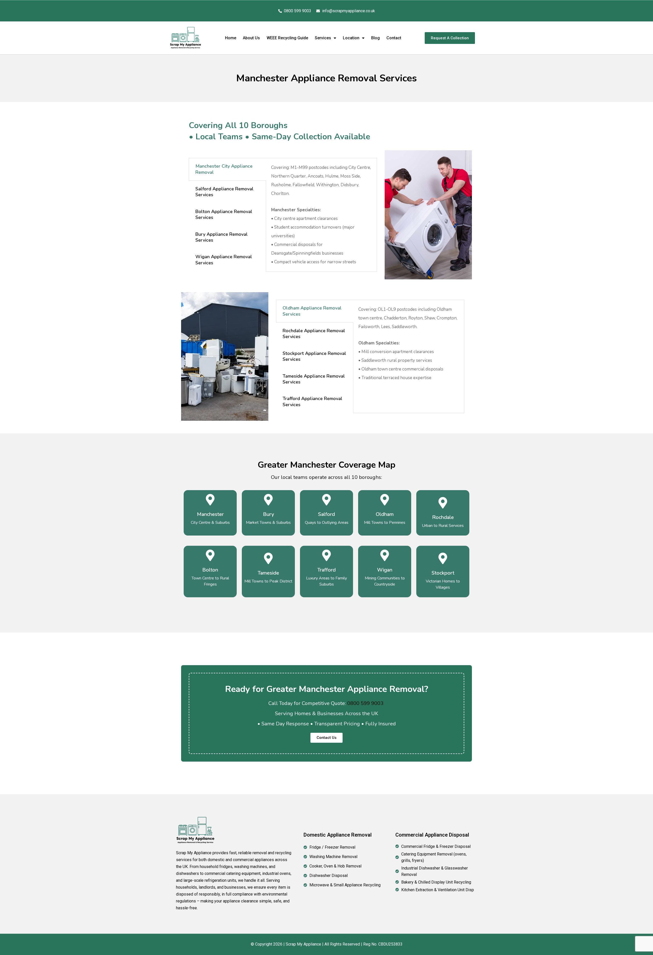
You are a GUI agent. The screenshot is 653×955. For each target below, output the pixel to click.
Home (230, 37)
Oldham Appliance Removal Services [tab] (312, 311)
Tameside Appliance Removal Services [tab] (314, 379)
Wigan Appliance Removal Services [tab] (223, 260)
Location (351, 37)
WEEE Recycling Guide (287, 37)
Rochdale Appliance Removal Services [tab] (314, 334)
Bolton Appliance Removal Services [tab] (223, 214)
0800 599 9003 (365, 703)
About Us (251, 37)
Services (323, 37)
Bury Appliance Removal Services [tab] (221, 237)
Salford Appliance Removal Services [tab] (224, 192)
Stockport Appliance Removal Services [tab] (314, 356)
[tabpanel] (321, 214)
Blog (375, 37)
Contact (393, 37)
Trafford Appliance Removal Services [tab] (312, 401)
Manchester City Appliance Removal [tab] (224, 169)
